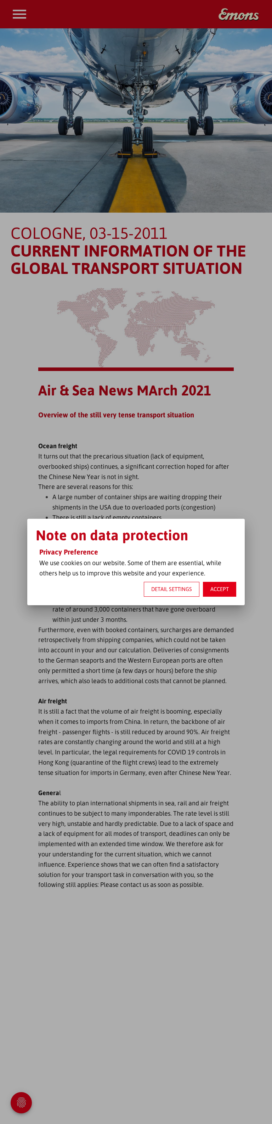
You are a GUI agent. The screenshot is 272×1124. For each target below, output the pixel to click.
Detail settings (171, 589)
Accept (219, 589)
